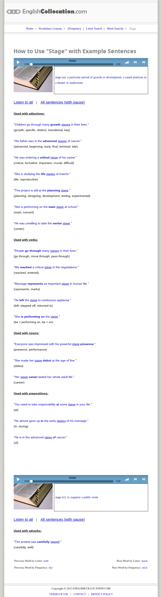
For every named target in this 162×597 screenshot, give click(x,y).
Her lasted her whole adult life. (44, 377)
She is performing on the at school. (46, 206)
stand (144, 560)
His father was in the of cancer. (48, 141)
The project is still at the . (42, 190)
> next (144, 62)
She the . (37, 316)
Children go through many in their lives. (51, 124)
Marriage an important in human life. (51, 283)
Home (29, 28)
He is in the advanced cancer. (40, 437)
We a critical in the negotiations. (46, 267)
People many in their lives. (46, 250)
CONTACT (79, 594)
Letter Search (94, 28)
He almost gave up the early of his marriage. (51, 420)
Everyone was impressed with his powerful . (54, 344)
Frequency (75, 28)
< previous (135, 62)
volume (127, 62)
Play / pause (18, 62)
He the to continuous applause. (42, 300)
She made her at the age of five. (45, 360)
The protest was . (37, 541)
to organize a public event (82, 497)
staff (45, 560)
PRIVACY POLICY (102, 594)
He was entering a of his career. (45, 157)
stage (58, 77)
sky (51, 567)
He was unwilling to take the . (43, 223)
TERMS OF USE (58, 594)
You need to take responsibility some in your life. (53, 404)
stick (144, 567)
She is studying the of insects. (42, 174)
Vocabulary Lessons (50, 28)
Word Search (114, 28)
